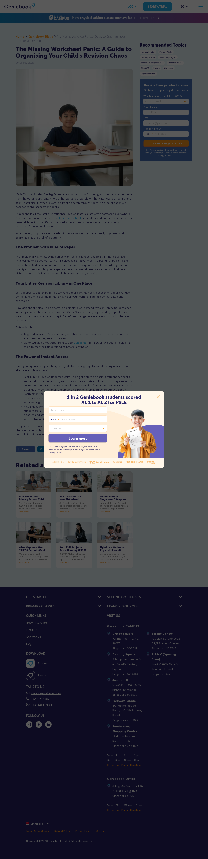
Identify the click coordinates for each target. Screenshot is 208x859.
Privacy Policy (55, 452)
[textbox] (55, 419)
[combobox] (55, 419)
